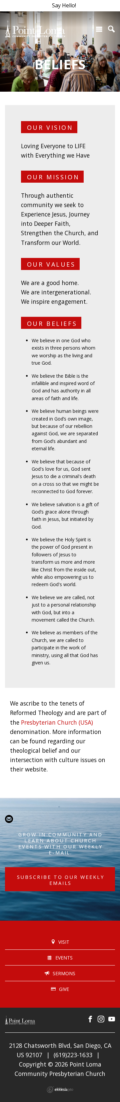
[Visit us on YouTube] (111, 1019)
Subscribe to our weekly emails (60, 880)
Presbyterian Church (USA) (57, 722)
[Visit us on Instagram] (101, 1019)
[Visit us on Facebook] (90, 1019)
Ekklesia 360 (60, 1089)
